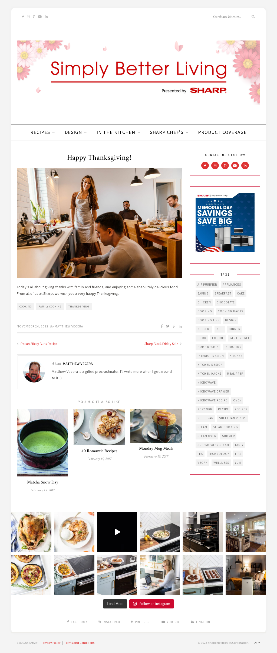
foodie (218, 338)
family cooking (50, 306)
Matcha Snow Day (42, 482)
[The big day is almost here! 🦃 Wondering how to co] (31, 532)
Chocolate (226, 302)
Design (73, 132)
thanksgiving (78, 306)
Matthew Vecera (69, 326)
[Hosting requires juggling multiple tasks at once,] (203, 532)
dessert (204, 329)
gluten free (240, 338)
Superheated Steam (213, 445)
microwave (206, 382)
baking (203, 293)
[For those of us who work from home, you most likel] (160, 575)
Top (255, 642)
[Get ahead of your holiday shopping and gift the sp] (246, 575)
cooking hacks (230, 311)
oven (237, 400)
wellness (221, 463)
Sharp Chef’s (166, 132)
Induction (233, 347)
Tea (200, 454)
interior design (210, 356)
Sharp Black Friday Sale (161, 343)
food (201, 338)
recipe (223, 409)
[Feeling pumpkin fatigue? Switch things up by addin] (31, 575)
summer (228, 436)
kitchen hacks (209, 373)
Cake (241, 293)
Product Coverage (222, 132)
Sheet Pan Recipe (233, 418)
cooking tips (208, 320)
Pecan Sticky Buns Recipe (38, 343)
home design (208, 347)
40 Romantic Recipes (99, 451)
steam (202, 427)
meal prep (235, 373)
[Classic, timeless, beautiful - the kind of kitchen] (246, 532)
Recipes (40, 132)
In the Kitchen (116, 132)
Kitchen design (210, 365)
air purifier (207, 284)
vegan (202, 463)
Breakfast (223, 293)
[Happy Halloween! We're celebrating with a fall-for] (74, 575)
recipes (241, 409)
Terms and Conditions (79, 643)
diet (219, 329)
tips (238, 454)
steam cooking (225, 427)
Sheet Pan (205, 418)
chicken (204, 302)
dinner (234, 329)
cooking (25, 306)
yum (238, 463)
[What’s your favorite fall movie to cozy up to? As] (117, 532)
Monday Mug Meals (156, 448)
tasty (239, 445)
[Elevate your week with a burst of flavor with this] (160, 532)
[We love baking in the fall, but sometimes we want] (203, 575)
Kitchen (236, 356)
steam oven (206, 436)
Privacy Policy (51, 643)
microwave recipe (212, 400)
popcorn (204, 409)
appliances (232, 284)
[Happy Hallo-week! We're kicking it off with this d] (117, 575)
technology (219, 454)
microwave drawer (213, 391)
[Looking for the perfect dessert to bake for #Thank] (74, 532)
